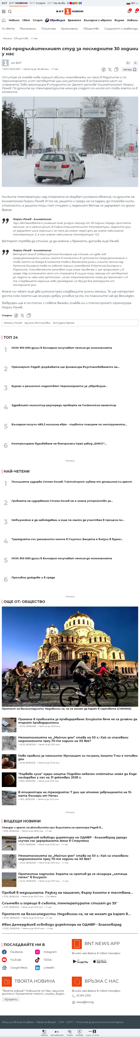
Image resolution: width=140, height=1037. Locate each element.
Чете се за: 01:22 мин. (49, 845)
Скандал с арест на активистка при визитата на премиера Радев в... (52, 827)
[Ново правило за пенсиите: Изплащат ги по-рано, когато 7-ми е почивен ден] (9, 761)
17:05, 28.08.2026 (11, 897)
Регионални (28, 28)
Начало (7, 38)
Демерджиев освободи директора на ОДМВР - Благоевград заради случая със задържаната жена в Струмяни (72, 839)
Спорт (38, 20)
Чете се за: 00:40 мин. (34, 929)
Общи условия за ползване (17, 1022)
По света (51, 897)
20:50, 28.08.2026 (12, 918)
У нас (34, 38)
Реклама (70, 460)
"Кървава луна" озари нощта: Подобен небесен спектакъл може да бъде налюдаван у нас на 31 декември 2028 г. (77, 775)
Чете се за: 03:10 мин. (49, 863)
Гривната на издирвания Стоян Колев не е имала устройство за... (62, 501)
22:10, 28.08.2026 (27, 845)
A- (135, 63)
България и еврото (98, 20)
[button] (92, 1033)
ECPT (70, 1022)
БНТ (4, 3)
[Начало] (4, 20)
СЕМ (61, 1022)
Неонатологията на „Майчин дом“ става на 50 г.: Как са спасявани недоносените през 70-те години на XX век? (73, 739)
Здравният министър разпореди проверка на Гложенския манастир (63, 405)
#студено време (63, 323)
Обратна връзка (46, 1022)
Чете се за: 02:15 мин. (32, 907)
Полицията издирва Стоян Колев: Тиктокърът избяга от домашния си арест (71, 481)
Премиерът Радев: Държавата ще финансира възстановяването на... (65, 367)
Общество (91, 28)
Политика (48, 28)
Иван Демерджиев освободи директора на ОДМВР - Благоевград (62, 925)
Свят (26, 20)
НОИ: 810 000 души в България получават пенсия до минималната (61, 347)
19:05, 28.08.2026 (11, 831)
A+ (128, 63)
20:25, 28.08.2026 (28, 863)
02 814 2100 (83, 995)
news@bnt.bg (85, 1002)
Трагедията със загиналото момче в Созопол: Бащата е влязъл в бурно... (67, 539)
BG (133, 3)
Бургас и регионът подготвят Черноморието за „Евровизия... (59, 386)
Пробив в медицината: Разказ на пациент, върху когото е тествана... (67, 893)
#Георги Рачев (13, 323)
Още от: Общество (24, 601)
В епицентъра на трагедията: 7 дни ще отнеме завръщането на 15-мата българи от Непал (75, 794)
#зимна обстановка (37, 323)
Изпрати (11, 999)
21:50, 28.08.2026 (11, 907)
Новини (14, 20)
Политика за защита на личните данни (100, 1022)
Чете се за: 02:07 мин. (33, 897)
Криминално (69, 28)
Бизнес (119, 20)
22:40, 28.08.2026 (28, 881)
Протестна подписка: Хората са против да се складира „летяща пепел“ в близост (72, 875)
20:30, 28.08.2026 (12, 929)
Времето (74, 20)
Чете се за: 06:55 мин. (33, 831)
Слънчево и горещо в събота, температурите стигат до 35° (60, 903)
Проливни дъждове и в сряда (33, 577)
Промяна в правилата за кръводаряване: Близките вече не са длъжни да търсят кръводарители (77, 721)
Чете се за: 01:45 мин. (33, 918)
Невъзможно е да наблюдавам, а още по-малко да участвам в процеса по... (68, 520)
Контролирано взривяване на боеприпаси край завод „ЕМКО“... (59, 443)
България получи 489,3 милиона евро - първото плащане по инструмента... (69, 424)
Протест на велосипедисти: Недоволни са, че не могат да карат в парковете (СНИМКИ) (66, 708)
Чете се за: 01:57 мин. (49, 881)
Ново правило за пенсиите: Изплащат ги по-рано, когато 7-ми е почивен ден (78, 757)
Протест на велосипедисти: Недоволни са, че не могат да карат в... (66, 914)
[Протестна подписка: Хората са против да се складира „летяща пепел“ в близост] (9, 879)
